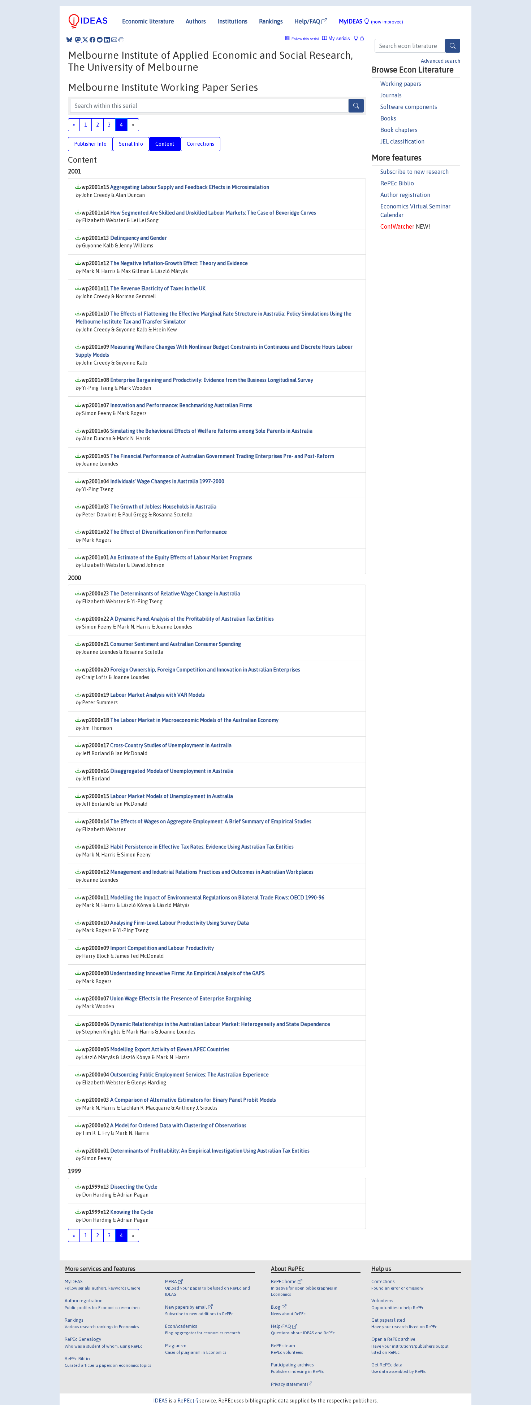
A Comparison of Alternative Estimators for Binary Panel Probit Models (193, 1100)
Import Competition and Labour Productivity (162, 948)
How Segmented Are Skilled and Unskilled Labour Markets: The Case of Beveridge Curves (213, 213)
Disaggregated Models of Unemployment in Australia (171, 771)
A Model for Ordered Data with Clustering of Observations (178, 1125)
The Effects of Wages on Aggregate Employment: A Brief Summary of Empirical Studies (210, 821)
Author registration (405, 194)
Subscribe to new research (414, 171)
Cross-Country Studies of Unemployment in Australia (171, 745)
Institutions (232, 21)
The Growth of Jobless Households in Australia (163, 507)
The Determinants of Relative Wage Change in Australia (175, 593)
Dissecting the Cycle (133, 1187)
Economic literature (148, 21)
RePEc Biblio (397, 183)
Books (388, 118)
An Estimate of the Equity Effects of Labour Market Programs (181, 557)
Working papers (400, 83)
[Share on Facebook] (92, 39)
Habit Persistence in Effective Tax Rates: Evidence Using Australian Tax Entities (202, 847)
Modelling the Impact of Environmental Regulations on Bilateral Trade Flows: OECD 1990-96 (217, 897)
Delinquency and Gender (138, 238)
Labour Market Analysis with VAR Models (157, 695)
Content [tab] (164, 144)
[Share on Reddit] (100, 39)
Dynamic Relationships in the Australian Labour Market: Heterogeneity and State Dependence (220, 1024)
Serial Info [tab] (131, 144)
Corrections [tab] (200, 144)
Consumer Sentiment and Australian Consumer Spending (175, 644)
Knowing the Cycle (131, 1212)
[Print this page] (121, 39)
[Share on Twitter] (85, 39)
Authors (196, 21)
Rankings (271, 21)
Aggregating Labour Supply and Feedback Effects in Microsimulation (189, 187)
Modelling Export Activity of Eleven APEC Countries (169, 1049)
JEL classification (402, 141)
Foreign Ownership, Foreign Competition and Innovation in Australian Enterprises (205, 670)
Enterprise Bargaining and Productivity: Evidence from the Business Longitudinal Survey (211, 380)
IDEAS (160, 1401)
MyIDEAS (371, 21)
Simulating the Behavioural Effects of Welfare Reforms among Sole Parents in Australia (211, 431)
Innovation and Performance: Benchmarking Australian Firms (181, 405)
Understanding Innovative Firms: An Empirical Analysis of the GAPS (187, 973)
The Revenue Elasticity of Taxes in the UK (158, 288)
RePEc (185, 1401)
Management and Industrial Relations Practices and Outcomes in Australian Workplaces (212, 872)
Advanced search (440, 61)
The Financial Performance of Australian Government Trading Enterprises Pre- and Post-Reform (222, 456)
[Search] (452, 46)
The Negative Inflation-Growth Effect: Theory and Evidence (179, 263)
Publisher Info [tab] (90, 144)
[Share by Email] (114, 39)
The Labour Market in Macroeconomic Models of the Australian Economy (194, 720)
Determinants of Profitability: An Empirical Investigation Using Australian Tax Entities (210, 1151)
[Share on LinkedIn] (107, 39)
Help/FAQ (307, 21)
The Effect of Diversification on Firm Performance (168, 532)
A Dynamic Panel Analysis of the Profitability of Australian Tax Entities (192, 619)
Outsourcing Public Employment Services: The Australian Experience (189, 1075)
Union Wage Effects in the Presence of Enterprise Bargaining (180, 998)
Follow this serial (305, 39)
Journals (391, 95)
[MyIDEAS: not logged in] (358, 38)
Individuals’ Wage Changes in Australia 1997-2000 (167, 481)
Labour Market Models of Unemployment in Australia (171, 796)
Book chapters (399, 130)
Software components (408, 106)
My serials (338, 38)
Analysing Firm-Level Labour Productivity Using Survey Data (179, 923)
